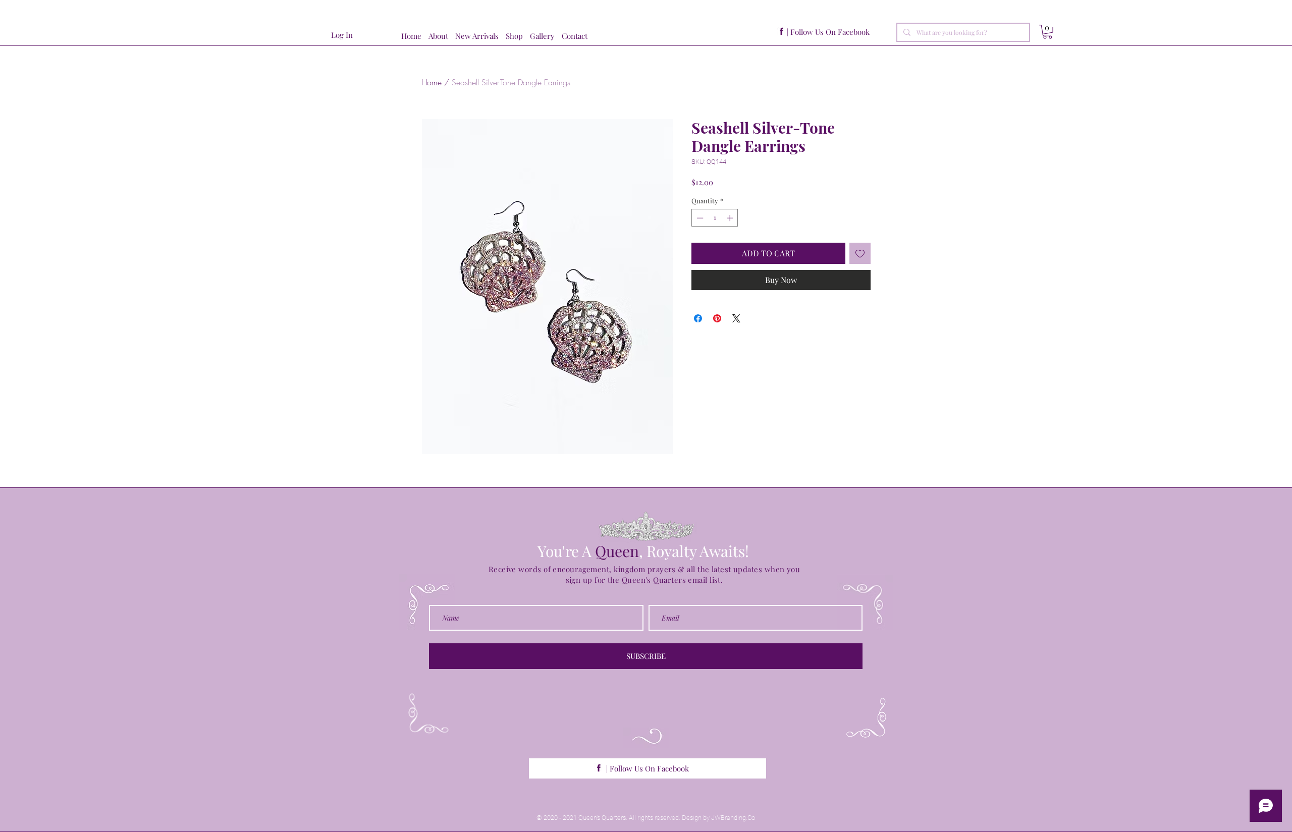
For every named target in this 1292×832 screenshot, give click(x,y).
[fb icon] (781, 31)
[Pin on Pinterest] (717, 318)
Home (431, 82)
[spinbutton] (715, 218)
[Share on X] (736, 318)
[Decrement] (699, 218)
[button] (518, 36)
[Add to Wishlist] (860, 253)
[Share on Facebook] (698, 318)
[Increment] (731, 218)
